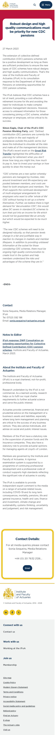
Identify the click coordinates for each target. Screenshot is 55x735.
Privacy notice (9, 696)
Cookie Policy (9, 682)
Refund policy (9, 711)
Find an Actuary (10, 715)
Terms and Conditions (13, 692)
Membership (10, 664)
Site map (7, 677)
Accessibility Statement (14, 701)
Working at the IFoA (14, 648)
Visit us (6, 729)
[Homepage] (10, 5)
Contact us (9, 631)
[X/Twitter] (18, 612)
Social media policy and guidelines (19, 706)
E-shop (6, 720)
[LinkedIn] (6, 612)
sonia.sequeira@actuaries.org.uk (27, 320)
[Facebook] (12, 612)
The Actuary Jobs (11, 725)
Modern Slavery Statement (15, 687)
